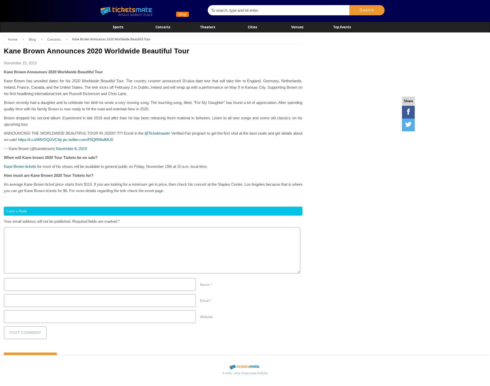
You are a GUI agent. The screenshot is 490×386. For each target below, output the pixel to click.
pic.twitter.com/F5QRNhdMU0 (88, 139)
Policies (262, 373)
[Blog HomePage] (150, 11)
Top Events (342, 27)
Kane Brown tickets (20, 166)
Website (206, 317)
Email (205, 301)
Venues (297, 27)
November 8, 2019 (71, 148)
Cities (252, 27)
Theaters (207, 27)
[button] (367, 10)
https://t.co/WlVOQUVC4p (40, 139)
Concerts (162, 27)
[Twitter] (408, 125)
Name (206, 285)
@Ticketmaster (157, 133)
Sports (118, 27)
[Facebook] (408, 112)
